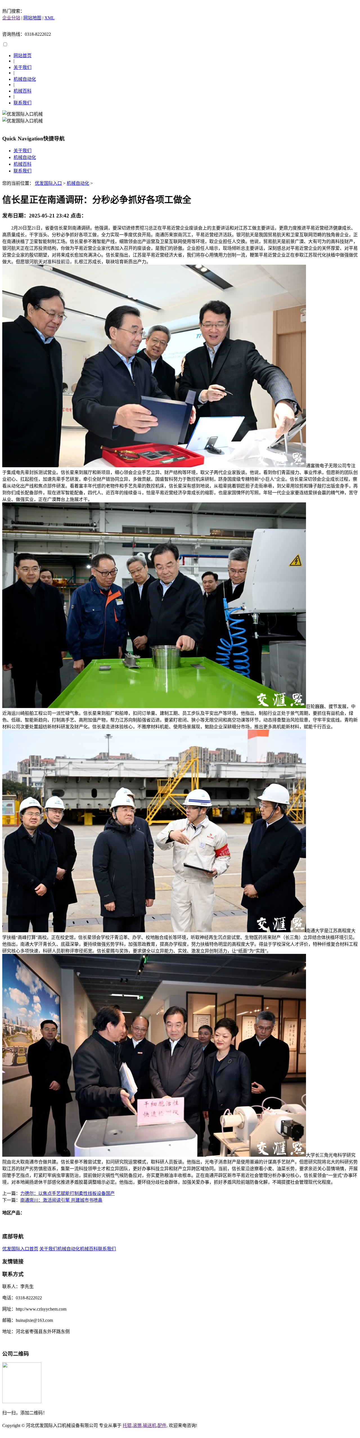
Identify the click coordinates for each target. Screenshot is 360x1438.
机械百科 (23, 91)
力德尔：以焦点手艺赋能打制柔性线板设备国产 (67, 1193)
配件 (162, 1425)
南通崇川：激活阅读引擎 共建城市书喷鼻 (61, 1200)
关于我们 (23, 67)
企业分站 (11, 17)
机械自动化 (25, 79)
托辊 (127, 1425)
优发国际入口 (48, 183)
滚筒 (137, 1425)
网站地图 (32, 17)
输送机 (149, 1425)
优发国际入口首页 (20, 1248)
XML (49, 17)
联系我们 (23, 102)
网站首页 (23, 55)
